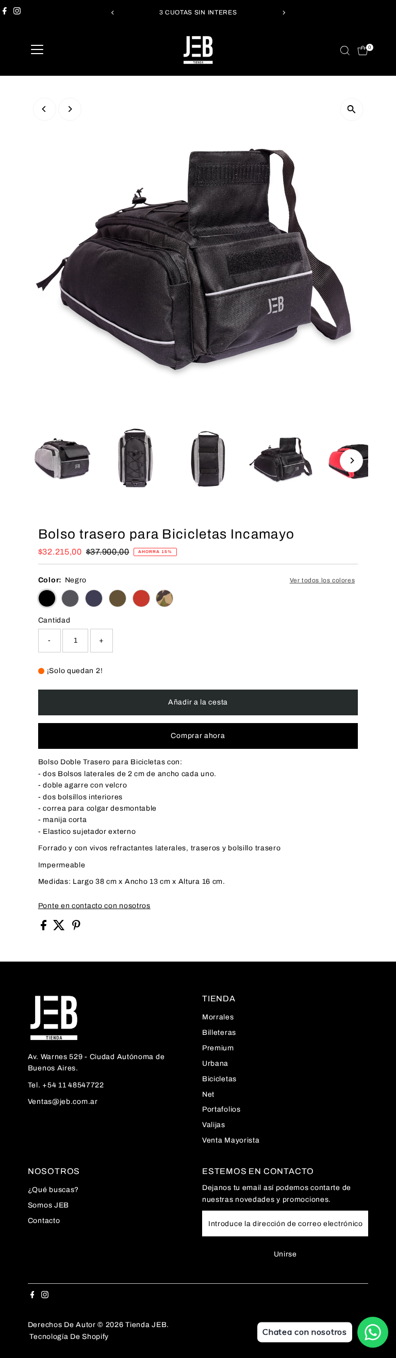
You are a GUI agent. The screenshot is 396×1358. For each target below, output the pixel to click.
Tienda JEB (146, 1325)
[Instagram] (17, 12)
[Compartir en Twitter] (60, 928)
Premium (218, 1048)
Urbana (215, 1063)
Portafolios (221, 1109)
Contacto (44, 1221)
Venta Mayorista (231, 1140)
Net (208, 1094)
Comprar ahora (198, 736)
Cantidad (54, 620)
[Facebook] (4, 12)
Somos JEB (48, 1205)
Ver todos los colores (322, 580)
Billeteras (219, 1032)
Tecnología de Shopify (69, 1336)
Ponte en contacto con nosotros (94, 906)
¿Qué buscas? (53, 1190)
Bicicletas (219, 1079)
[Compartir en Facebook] (44, 928)
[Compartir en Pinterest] (76, 928)
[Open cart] (362, 50)
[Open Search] (345, 50)
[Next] (283, 12)
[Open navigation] (37, 50)
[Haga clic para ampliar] (351, 109)
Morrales (218, 1017)
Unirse (285, 1254)
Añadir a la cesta (198, 702)
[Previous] (112, 12)
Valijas (213, 1125)
